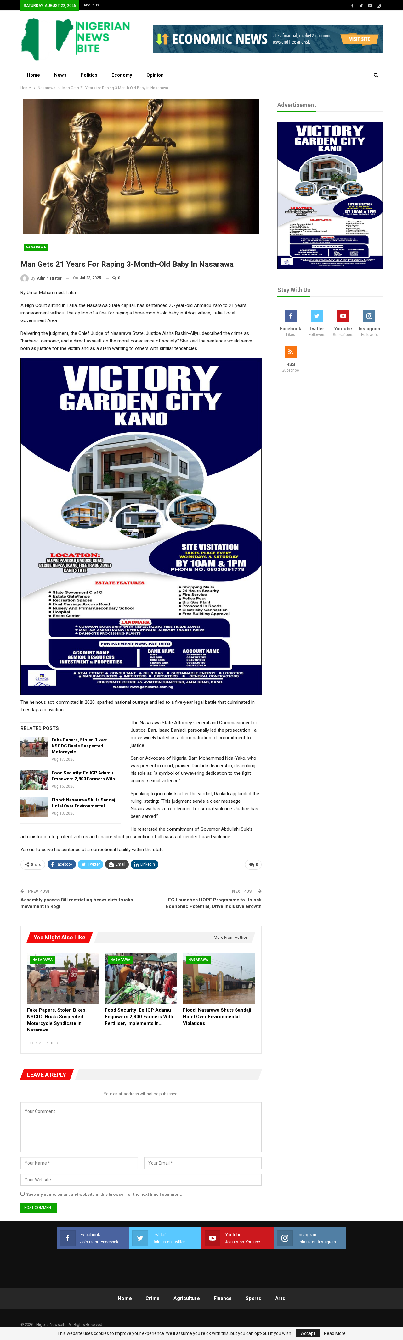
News (60, 75)
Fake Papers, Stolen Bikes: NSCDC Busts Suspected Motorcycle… (79, 745)
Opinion (155, 75)
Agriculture (186, 1298)
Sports (253, 1298)
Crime (152, 1298)
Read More (335, 1333)
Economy (121, 75)
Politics (89, 75)
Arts (280, 1298)
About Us (91, 5)
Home (33, 75)
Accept (308, 1333)
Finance (223, 1298)
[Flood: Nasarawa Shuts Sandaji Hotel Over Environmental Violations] (34, 807)
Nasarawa (36, 247)
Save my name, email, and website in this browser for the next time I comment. (104, 1194)
